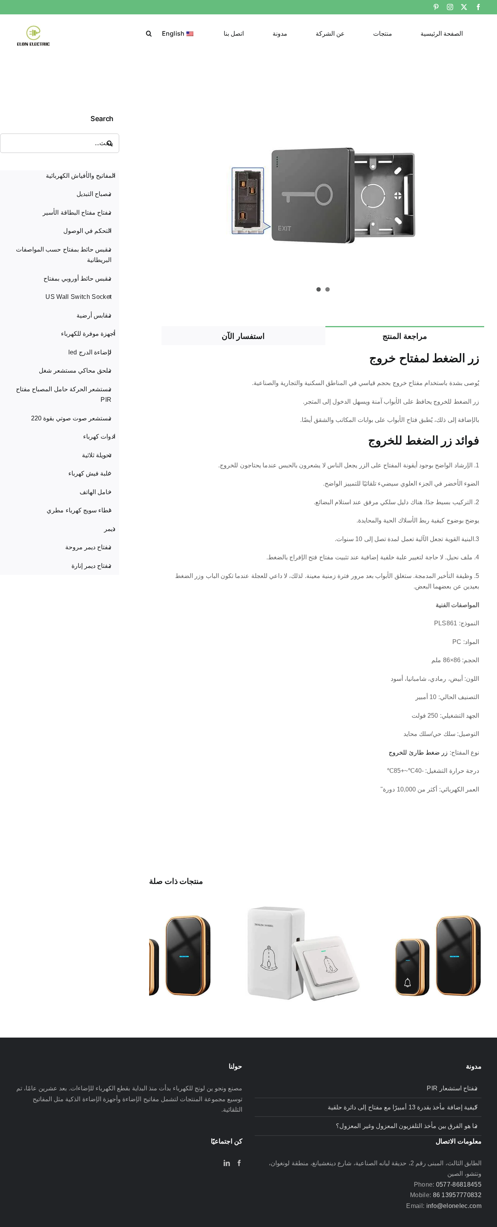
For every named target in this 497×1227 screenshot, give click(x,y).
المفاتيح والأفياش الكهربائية (81, 175)
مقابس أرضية (93, 315)
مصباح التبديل (93, 194)
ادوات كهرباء (99, 436)
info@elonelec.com (453, 1206)
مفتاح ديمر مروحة (88, 547)
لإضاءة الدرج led (90, 352)
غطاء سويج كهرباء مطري (79, 510)
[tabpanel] (323, 577)
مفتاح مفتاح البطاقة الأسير (77, 212)
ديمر (109, 529)
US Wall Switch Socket (78, 296)
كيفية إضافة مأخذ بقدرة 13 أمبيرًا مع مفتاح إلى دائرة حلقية (403, 1107)
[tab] (405, 335)
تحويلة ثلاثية (96, 455)
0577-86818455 (458, 1184)
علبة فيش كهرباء (90, 473)
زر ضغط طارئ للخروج (418, 752)
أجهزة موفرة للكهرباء (88, 333)
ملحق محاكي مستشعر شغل (75, 370)
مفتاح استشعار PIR (452, 1088)
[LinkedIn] (227, 1163)
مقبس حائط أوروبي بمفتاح (77, 278)
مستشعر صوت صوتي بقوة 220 (71, 418)
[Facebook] (239, 1163)
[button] (149, 32)
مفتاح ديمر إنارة (91, 565)
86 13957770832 (457, 1195)
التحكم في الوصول (87, 230)
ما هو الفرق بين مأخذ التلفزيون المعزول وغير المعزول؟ (407, 1126)
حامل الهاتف (95, 492)
